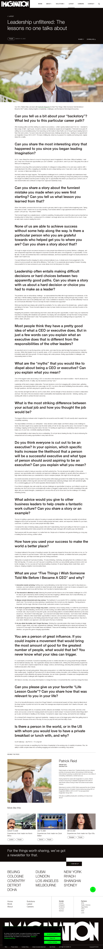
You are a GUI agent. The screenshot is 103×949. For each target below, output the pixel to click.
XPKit (82, 903)
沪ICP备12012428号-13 (65, 947)
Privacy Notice (14, 947)
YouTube (61, 909)
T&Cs (6, 947)
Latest (29, 904)
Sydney (70, 885)
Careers (30, 907)
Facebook (62, 907)
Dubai (40, 872)
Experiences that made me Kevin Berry (19, 835)
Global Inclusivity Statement (39, 947)
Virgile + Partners (85, 905)
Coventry (16, 881)
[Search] (99, 4)
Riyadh (70, 876)
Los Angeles (47, 881)
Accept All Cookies (52, 934)
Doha (12, 890)
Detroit (14, 885)
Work (9, 904)
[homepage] (15, 4)
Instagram (62, 905)
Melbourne (46, 885)
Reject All (52, 938)
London (43, 876)
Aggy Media (84, 907)
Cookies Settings (52, 942)
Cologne (15, 876)
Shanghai (72, 881)
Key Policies (52, 947)
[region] (32, 936)
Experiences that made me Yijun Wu (81, 833)
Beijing (13, 872)
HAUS (83, 909)
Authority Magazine (44, 107)
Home (10, 901)
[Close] (59, 929)
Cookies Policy (25, 947)
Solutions (31, 901)
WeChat (61, 911)
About (10, 907)
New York (72, 872)
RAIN (82, 911)
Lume (82, 912)
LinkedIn (61, 903)
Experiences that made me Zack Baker (49, 835)
